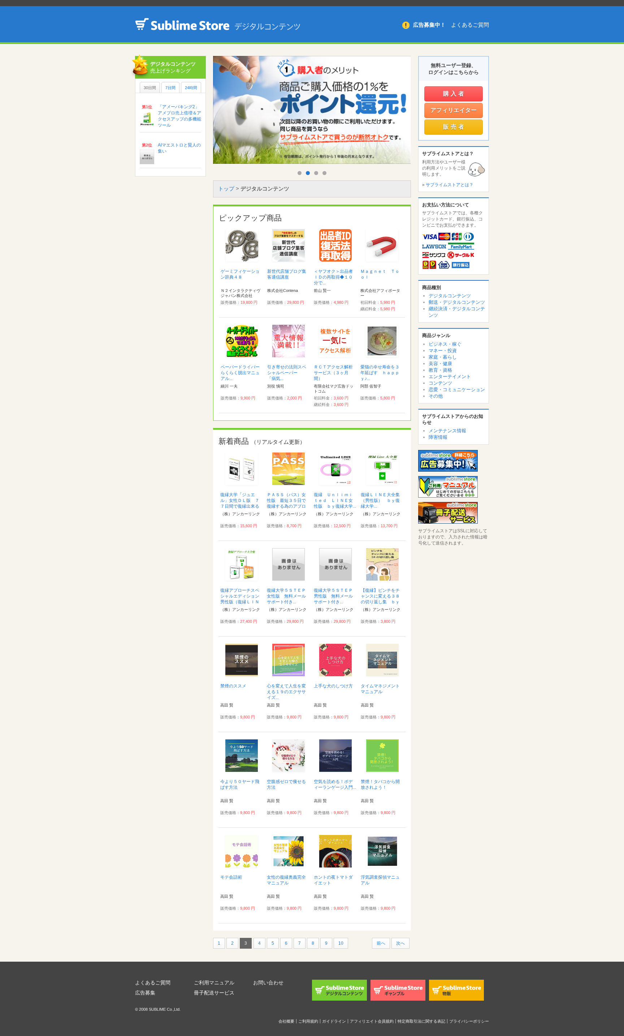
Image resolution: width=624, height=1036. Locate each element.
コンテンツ (440, 383)
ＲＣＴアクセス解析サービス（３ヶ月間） (333, 372)
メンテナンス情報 (447, 430)
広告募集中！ (429, 25)
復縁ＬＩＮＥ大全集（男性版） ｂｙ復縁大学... (380, 500)
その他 (436, 396)
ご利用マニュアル (214, 982)
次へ (400, 943)
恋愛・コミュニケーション (457, 389)
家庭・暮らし (443, 357)
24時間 (191, 88)
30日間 (150, 88)
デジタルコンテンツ (450, 295)
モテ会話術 (231, 877)
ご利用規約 (308, 1021)
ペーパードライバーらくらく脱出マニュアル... (240, 372)
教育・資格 (440, 370)
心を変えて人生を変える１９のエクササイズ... (286, 691)
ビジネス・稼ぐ (445, 344)
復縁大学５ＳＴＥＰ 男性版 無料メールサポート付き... (335, 596)
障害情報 (438, 437)
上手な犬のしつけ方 (333, 686)
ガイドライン (334, 1021)
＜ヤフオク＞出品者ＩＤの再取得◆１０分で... (333, 277)
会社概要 (286, 1021)
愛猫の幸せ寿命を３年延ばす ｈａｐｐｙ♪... (379, 372)
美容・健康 (440, 363)
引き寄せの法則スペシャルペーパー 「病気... (286, 372)
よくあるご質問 (470, 25)
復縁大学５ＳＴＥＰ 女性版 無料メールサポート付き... (288, 596)
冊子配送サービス (214, 993)
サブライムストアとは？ (449, 184)
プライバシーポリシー (469, 1021)
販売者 (454, 127)
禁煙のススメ (233, 686)
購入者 (454, 94)
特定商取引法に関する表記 (421, 1021)
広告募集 (145, 993)
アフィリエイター (453, 110)
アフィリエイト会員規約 (372, 1021)
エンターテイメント (450, 376)
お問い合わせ (268, 982)
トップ (226, 188)
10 (340, 943)
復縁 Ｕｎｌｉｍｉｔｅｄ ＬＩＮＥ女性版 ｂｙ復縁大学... (335, 500)
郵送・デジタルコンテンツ (457, 302)
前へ (381, 943)
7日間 (170, 88)
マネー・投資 (443, 350)
